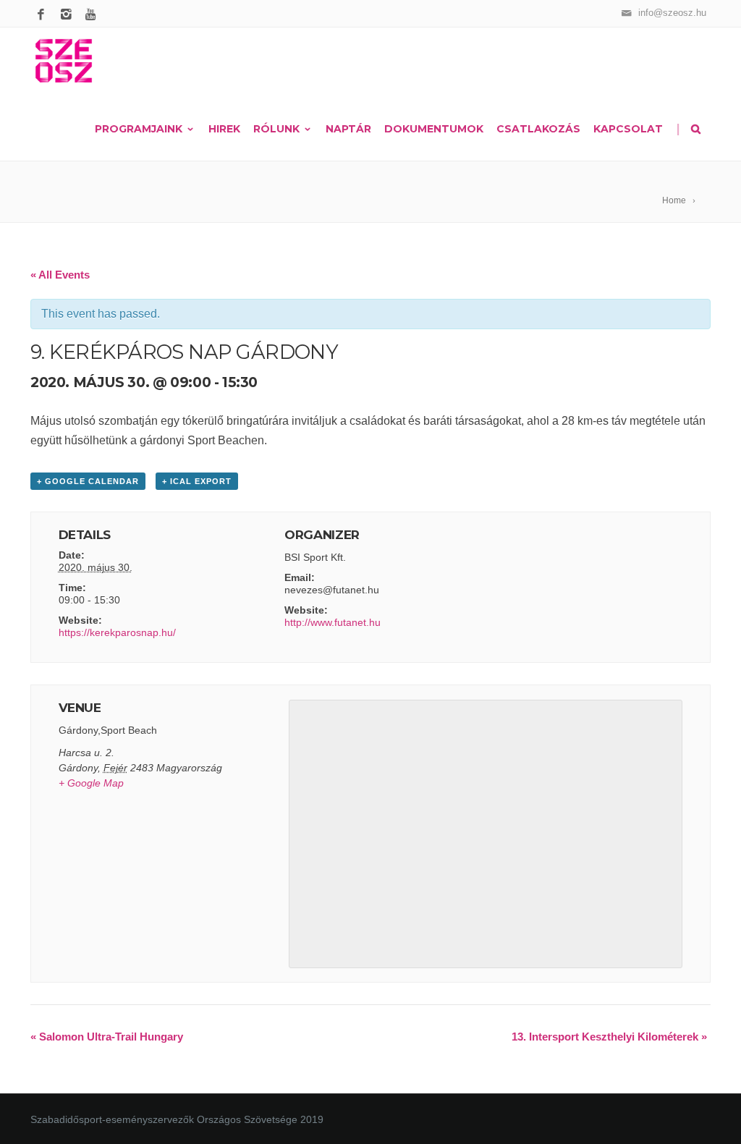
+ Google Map (91, 783)
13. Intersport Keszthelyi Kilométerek (609, 1036)
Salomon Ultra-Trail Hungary (106, 1036)
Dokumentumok (433, 128)
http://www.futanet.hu (332, 622)
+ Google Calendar (88, 481)
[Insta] (68, 15)
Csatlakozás (538, 128)
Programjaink (138, 128)
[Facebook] (43, 15)
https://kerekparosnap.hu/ (117, 632)
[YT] (93, 15)
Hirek (224, 128)
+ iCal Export (197, 481)
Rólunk (276, 128)
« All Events (60, 274)
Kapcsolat (628, 128)
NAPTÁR (348, 128)
